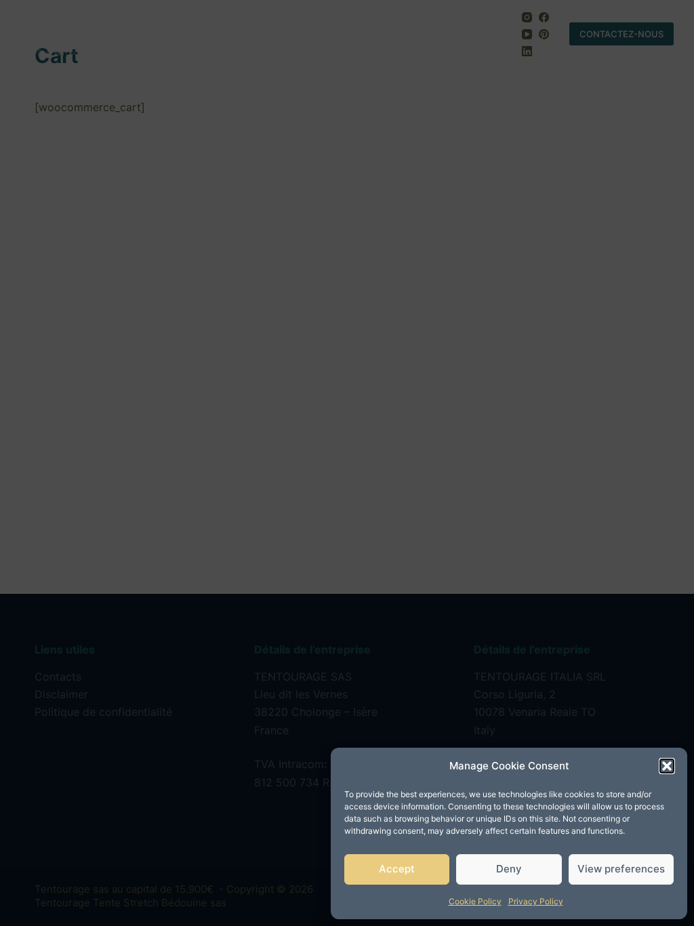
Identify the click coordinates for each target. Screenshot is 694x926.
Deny (509, 868)
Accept (397, 868)
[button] (667, 766)
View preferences (621, 868)
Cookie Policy (475, 901)
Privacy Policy (535, 901)
